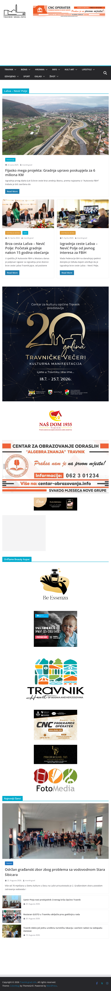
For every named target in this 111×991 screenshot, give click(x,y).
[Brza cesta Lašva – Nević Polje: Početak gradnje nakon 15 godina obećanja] (28, 214)
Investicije (10, 160)
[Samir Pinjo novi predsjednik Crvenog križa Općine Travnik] (11, 901)
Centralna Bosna (13, 233)
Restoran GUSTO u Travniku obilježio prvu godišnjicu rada (51, 914)
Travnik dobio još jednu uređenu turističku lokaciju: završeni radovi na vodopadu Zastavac (62, 929)
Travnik (9, 69)
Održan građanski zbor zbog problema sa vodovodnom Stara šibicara (55, 872)
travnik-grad (27, 165)
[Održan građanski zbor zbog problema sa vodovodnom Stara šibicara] (55, 831)
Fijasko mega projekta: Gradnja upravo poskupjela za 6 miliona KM (50, 172)
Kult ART (69, 69)
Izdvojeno (10, 76)
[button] (14, 70)
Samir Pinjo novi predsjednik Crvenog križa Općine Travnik (52, 899)
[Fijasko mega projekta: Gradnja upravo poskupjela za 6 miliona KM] (55, 125)
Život (52, 76)
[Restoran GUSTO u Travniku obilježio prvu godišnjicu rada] (11, 916)
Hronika (39, 69)
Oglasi (38, 76)
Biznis (24, 69)
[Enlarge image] (104, 290)
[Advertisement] (55, 44)
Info (54, 69)
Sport (26, 76)
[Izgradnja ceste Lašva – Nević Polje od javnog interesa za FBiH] (83, 214)
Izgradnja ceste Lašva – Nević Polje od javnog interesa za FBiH (79, 248)
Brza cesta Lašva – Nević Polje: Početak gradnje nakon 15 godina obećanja (27, 248)
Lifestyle (87, 69)
